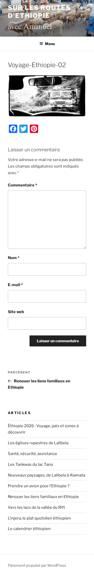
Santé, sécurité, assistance (32, 453)
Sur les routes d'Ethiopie (39, 11)
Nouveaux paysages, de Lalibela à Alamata (46, 475)
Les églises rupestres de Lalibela (38, 443)
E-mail (15, 284)
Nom (13, 257)
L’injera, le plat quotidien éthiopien (39, 518)
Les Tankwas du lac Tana (30, 464)
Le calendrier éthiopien (29, 528)
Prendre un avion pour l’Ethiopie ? (38, 486)
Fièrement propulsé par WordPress (37, 565)
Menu (50, 43)
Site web (16, 311)
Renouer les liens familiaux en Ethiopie (43, 496)
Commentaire (22, 185)
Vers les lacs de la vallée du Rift (36, 507)
